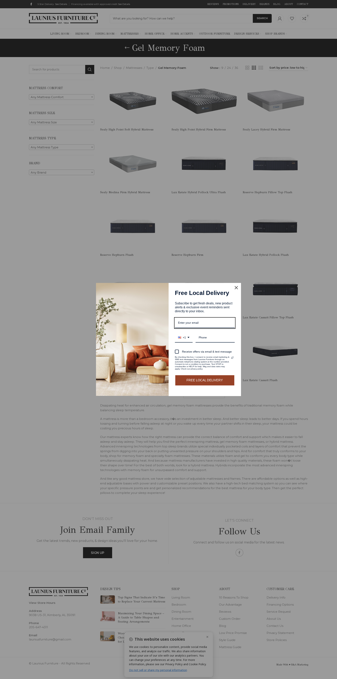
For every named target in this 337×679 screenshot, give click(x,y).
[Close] (236, 287)
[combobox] (184, 338)
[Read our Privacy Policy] (232, 357)
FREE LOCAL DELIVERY (205, 380)
